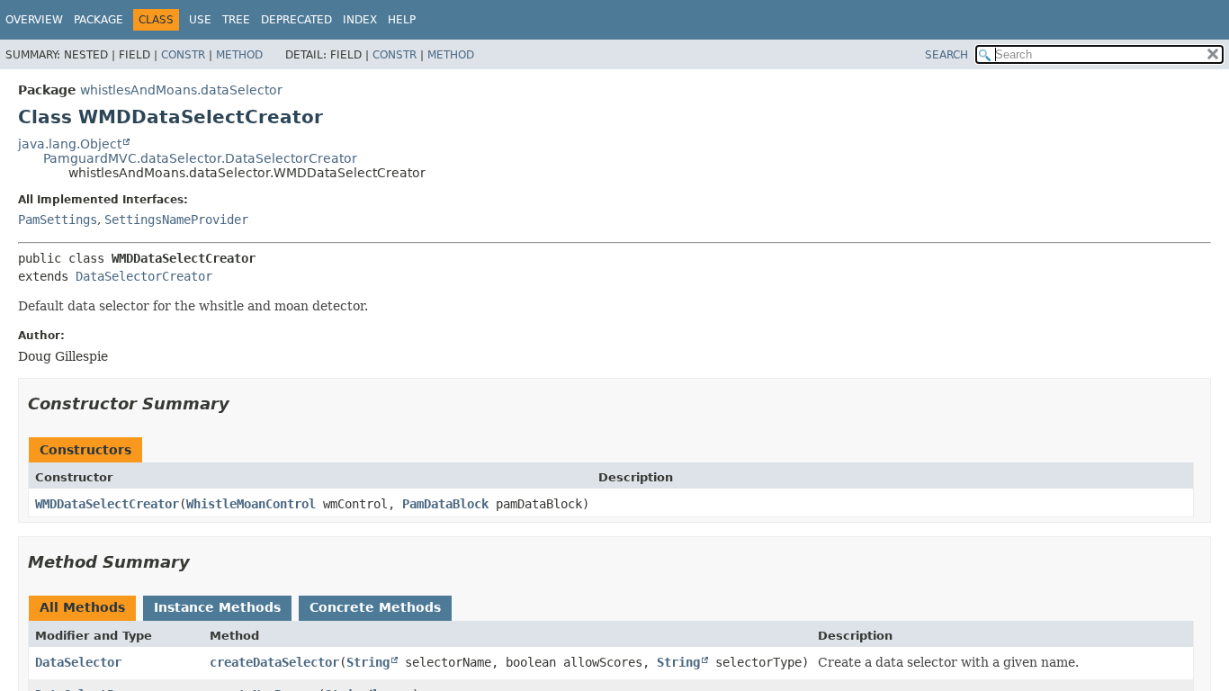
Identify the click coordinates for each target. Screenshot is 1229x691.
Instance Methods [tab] (217, 607)
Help (402, 19)
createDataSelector (274, 662)
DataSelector (78, 662)
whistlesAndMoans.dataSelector (181, 90)
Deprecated (296, 19)
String (368, 662)
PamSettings (57, 219)
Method (239, 55)
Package (98, 19)
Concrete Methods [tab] (375, 607)
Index (360, 19)
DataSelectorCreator (144, 276)
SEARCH (946, 55)
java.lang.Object (69, 144)
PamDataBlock (445, 504)
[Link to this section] (242, 403)
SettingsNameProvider (176, 219)
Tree (236, 19)
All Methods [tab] (82, 607)
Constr (183, 55)
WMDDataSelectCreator (107, 504)
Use (200, 19)
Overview (34, 19)
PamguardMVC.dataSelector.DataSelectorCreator (200, 158)
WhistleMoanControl (251, 504)
